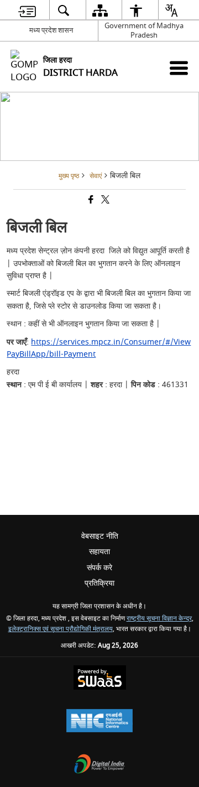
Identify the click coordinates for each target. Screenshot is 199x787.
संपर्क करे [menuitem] (99, 568)
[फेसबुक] (90, 201)
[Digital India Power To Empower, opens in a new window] (99, 765)
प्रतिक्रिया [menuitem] (99, 583)
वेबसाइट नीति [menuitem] (99, 536)
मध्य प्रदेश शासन (51, 30)
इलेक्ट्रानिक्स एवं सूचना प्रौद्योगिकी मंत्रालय (60, 629)
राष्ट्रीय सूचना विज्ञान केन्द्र (159, 618)
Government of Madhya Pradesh (144, 30)
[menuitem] (27, 10)
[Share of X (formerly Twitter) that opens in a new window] (104, 201)
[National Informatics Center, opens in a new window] (99, 722)
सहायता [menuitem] (99, 551)
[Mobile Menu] (178, 67)
